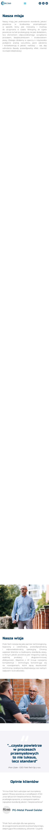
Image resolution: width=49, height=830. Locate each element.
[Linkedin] (40, 3)
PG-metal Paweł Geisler (27, 810)
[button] (25, 3)
